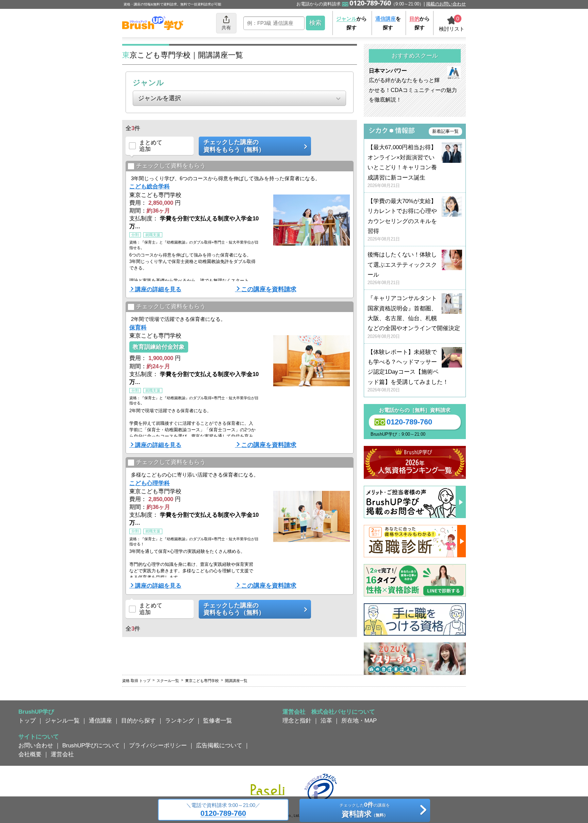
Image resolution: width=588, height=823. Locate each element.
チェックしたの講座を (365, 809)
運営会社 (62, 754)
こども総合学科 (149, 186)
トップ (27, 720)
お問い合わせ (35, 745)
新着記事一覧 (445, 131)
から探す (351, 23)
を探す (388, 23)
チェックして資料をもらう (171, 165)
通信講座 (100, 720)
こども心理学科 (149, 483)
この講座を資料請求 (268, 289)
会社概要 (30, 754)
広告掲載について (219, 745)
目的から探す (138, 720)
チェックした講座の (234, 146)
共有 (226, 27)
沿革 (326, 720)
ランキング (179, 720)
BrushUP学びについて (91, 745)
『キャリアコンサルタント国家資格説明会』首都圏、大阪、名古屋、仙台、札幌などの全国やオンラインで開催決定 (414, 317)
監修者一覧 (217, 720)
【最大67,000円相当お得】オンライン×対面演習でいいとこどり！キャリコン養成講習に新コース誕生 (402, 166)
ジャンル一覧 (62, 720)
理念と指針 (296, 720)
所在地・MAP (359, 720)
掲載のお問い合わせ (446, 3)
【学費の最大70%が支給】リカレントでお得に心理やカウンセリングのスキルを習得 (402, 220)
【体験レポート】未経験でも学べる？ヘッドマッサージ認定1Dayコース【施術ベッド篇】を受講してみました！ (408, 371)
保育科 (138, 327)
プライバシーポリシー (158, 745)
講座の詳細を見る (158, 289)
